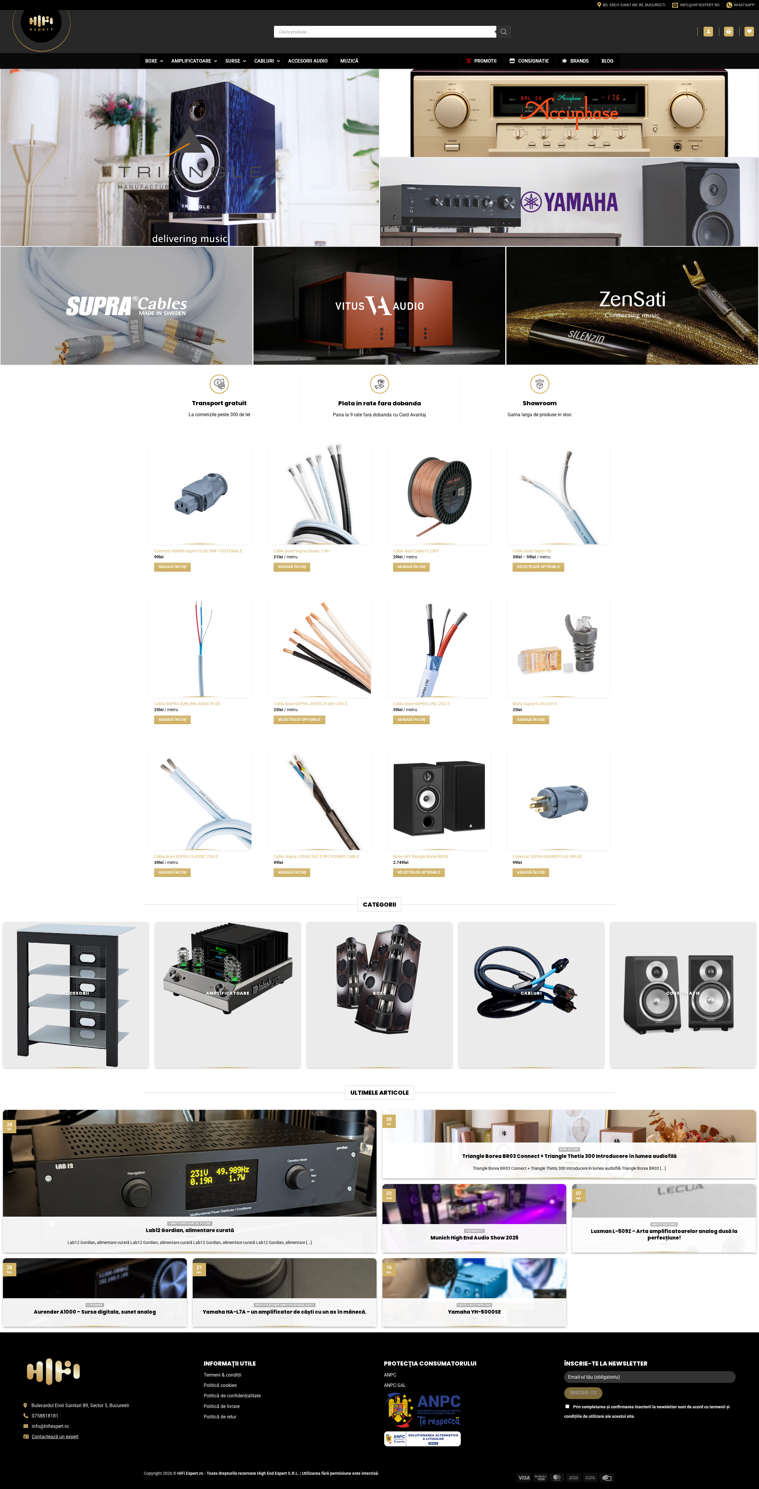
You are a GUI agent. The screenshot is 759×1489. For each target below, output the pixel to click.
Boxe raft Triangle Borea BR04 (420, 856)
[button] (708, 31)
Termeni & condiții (222, 1375)
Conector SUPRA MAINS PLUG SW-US (547, 856)
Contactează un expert (55, 1436)
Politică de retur (220, 1417)
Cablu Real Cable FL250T (416, 551)
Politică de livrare (222, 1406)
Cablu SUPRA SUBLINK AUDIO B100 (187, 703)
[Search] (503, 32)
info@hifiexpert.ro (50, 1426)
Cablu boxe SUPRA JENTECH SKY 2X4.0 (310, 703)
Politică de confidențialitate (232, 1396)
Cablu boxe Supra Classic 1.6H (302, 551)
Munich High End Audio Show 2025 (474, 1238)
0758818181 (45, 1416)
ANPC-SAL (395, 1385)
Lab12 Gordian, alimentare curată (190, 1230)
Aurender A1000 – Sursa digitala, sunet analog (95, 1312)
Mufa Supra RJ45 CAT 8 (535, 703)
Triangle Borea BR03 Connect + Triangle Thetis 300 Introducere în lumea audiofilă (569, 1156)
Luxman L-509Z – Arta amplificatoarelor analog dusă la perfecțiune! (664, 1234)
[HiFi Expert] (41, 30)
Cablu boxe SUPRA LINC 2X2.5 (421, 703)
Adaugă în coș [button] (172, 567)
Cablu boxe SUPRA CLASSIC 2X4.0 (186, 856)
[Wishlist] (749, 31)
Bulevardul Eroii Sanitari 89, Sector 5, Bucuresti (80, 1405)
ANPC (390, 1375)
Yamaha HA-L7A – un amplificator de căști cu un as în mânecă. (284, 1312)
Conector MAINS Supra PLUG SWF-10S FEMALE (198, 551)
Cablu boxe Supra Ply (532, 551)
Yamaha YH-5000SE (474, 1312)
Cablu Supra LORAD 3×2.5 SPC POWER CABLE (316, 856)
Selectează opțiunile (538, 567)
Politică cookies (220, 1385)
